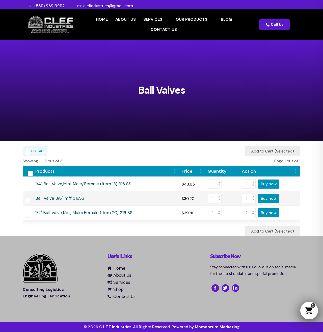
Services (152, 19)
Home (102, 19)
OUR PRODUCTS (191, 19)
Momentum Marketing (217, 326)
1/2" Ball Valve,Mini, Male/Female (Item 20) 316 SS (83, 212)
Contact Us (164, 29)
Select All (35, 151)
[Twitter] (225, 288)
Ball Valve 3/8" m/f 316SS (59, 198)
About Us (125, 19)
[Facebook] (215, 288)
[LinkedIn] (235, 288)
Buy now (269, 184)
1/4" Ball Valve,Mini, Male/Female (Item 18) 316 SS (83, 184)
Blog (226, 19)
